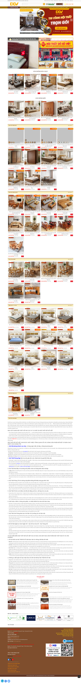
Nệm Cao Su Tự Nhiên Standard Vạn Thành (32, 345)
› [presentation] (71, 20)
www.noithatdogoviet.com (15, 637)
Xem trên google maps (17, 641)
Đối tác (63, 0)
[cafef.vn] (59, 618)
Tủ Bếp (66, 7)
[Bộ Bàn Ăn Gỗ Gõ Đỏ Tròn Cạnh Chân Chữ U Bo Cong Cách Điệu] (65, 277)
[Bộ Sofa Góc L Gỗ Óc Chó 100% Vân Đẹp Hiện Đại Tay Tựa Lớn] (16, 109)
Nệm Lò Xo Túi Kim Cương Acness (65, 366)
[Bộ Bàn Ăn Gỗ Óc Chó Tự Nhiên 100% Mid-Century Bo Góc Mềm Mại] (32, 109)
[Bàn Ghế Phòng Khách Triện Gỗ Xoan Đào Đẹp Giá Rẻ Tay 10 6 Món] (65, 231)
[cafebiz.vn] (68, 618)
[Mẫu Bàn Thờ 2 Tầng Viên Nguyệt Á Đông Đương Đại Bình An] (49, 109)
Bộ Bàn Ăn (57, 7)
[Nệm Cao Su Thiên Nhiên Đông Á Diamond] (16, 323)
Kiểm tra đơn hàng (47, 0)
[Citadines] (12, 618)
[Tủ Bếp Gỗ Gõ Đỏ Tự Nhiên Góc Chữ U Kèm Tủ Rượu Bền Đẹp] (16, 298)
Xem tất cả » (70, 125)
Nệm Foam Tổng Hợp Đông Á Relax (16, 345)
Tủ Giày (47, 7)
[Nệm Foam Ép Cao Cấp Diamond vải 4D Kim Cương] (16, 365)
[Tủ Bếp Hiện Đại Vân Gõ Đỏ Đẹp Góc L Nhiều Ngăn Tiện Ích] (32, 298)
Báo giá (60, 0)
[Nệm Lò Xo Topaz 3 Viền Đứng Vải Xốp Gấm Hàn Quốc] (49, 365)
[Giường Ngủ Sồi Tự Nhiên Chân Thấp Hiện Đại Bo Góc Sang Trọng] (65, 164)
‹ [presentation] (21, 20)
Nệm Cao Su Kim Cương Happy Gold (65, 345)
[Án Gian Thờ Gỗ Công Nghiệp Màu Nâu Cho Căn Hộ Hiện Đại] (32, 411)
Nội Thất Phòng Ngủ (13, 125)
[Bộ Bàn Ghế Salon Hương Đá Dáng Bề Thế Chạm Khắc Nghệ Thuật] (16, 210)
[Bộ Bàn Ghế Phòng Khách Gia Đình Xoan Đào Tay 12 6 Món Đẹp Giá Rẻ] (49, 231)
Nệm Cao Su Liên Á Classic (48, 345)
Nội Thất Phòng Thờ (13, 393)
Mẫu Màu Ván (56, 0)
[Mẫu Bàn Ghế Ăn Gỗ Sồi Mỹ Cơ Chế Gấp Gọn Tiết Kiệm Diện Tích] (32, 277)
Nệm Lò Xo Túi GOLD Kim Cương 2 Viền (16, 387)
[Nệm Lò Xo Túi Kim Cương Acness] (65, 365)
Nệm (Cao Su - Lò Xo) (13, 305)
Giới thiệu (52, 0)
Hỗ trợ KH (71, 0)
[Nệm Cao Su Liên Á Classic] (49, 344)
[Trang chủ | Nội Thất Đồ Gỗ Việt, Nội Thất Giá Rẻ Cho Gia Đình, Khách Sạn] (14, 5)
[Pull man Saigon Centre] (31, 618)
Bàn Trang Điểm (38, 7)
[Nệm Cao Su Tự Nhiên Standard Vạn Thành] (32, 344)
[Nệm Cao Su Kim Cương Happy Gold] (65, 344)
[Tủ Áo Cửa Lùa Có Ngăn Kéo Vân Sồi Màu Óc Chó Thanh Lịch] (16, 164)
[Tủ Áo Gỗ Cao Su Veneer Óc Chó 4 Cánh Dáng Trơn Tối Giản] (32, 164)
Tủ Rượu (44, 7)
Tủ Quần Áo (28, 7)
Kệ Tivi (51, 7)
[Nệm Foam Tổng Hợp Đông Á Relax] (16, 344)
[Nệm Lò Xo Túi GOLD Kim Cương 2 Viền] (16, 386)
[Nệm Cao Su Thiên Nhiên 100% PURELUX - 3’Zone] (49, 323)
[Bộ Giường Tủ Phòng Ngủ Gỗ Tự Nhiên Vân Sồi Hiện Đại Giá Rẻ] (16, 185)
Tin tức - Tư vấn (66, 0)
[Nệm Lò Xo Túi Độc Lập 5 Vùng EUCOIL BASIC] (32, 323)
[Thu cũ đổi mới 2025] (46, 21)
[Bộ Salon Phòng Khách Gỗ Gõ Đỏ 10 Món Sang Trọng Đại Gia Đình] (16, 82)
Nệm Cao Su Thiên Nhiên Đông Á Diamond (16, 324)
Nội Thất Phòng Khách (13, 192)
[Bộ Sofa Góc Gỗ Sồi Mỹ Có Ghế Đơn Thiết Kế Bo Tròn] (32, 82)
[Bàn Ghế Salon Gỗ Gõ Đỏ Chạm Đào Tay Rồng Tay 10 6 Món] (16, 252)
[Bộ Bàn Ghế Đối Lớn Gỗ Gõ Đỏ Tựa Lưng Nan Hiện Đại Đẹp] (49, 82)
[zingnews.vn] (50, 618)
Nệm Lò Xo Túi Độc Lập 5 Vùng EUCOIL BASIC (32, 324)
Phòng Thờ (62, 7)
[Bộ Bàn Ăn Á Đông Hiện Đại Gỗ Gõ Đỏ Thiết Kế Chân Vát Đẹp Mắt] (49, 277)
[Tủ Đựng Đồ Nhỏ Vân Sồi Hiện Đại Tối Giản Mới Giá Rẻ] (16, 143)
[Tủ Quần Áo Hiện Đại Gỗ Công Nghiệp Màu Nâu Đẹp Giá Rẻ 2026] (65, 82)
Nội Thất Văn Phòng (13, 418)
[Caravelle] (21, 618)
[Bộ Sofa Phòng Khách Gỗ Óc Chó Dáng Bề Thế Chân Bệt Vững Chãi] (65, 109)
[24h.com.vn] (40, 618)
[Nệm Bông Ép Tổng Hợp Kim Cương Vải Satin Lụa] (65, 323)
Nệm (54, 7)
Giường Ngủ (23, 7)
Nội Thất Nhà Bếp (12, 259)
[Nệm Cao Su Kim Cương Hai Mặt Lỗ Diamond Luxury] (32, 365)
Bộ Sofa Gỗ (33, 7)
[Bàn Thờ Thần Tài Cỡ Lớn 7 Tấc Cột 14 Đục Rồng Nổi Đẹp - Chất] (16, 411)
